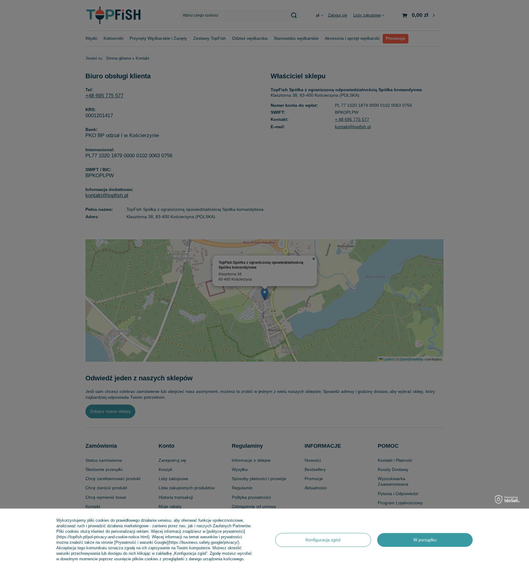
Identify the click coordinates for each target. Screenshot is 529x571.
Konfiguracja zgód (323, 539)
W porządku (425, 539)
